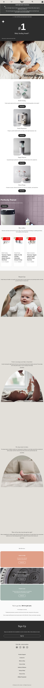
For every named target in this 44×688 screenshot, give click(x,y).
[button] (4, 1)
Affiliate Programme (22, 676)
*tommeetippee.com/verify (22, 609)
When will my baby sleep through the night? (22, 532)
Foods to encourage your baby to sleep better (22, 362)
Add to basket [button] (6, 264)
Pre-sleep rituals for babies (22, 447)
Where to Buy (22, 660)
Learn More (22, 367)
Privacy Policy (22, 670)
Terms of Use (22, 673)
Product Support (22, 654)
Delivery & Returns (22, 667)
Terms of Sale (22, 664)
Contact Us (22, 657)
